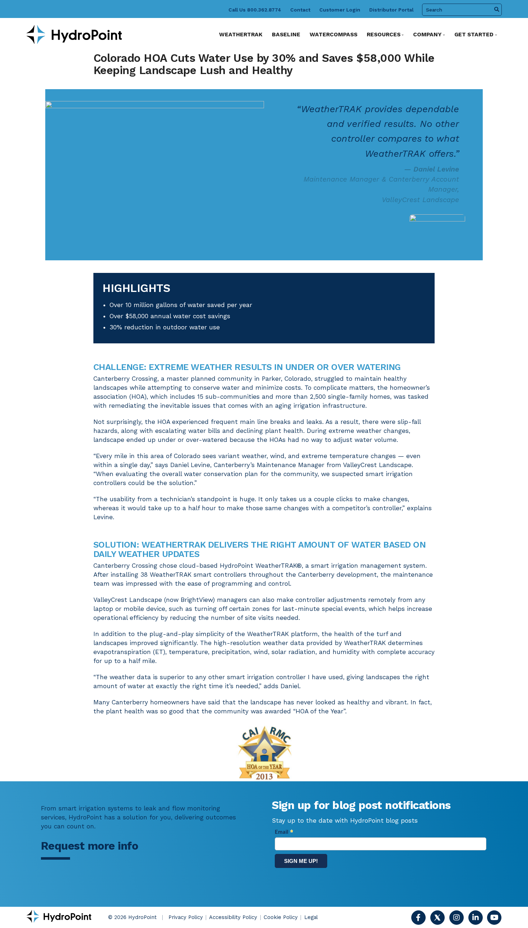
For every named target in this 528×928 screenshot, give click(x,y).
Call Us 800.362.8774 (254, 10)
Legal (311, 917)
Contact (300, 10)
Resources (383, 34)
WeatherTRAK (241, 34)
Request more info (89, 845)
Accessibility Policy (233, 917)
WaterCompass (333, 34)
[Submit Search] (497, 10)
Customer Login (339, 10)
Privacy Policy (185, 917)
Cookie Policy (281, 917)
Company (427, 34)
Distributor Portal (391, 10)
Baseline (286, 34)
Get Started (474, 34)
